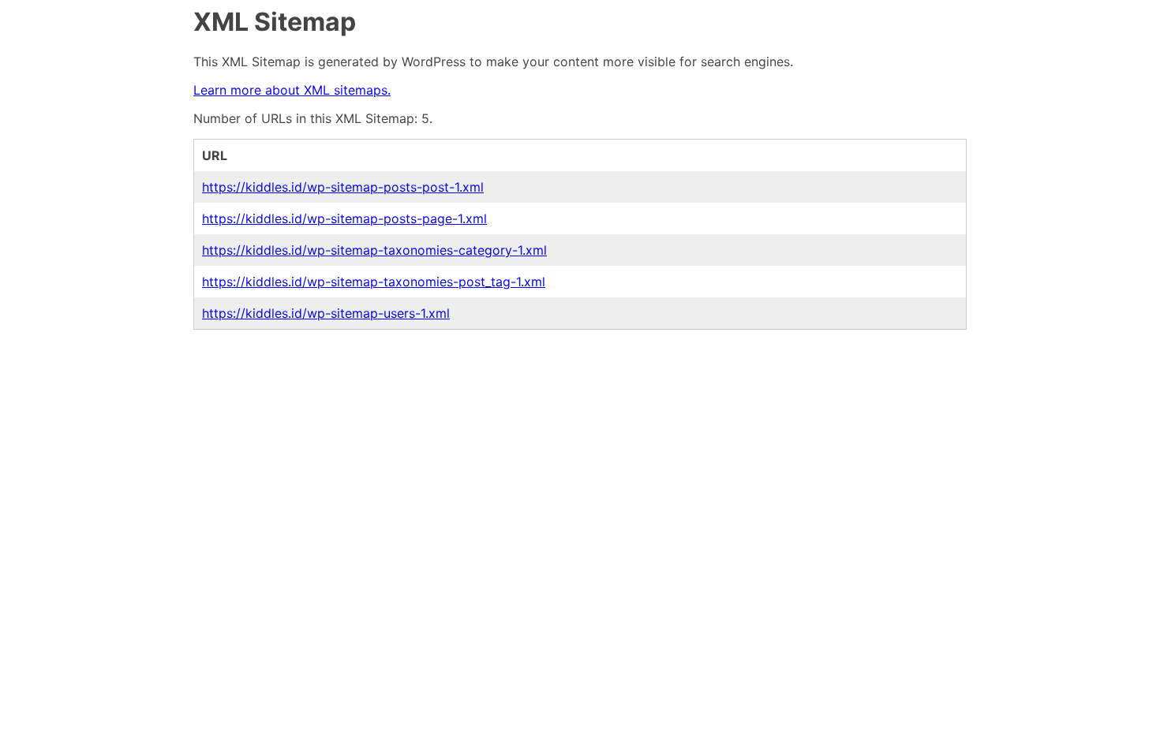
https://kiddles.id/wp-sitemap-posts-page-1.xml (344, 218)
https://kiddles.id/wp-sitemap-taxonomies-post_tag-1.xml (373, 281)
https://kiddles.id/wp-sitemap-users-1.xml (326, 313)
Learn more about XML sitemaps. (292, 90)
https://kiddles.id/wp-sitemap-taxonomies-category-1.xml (374, 250)
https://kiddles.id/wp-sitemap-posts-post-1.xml (343, 187)
